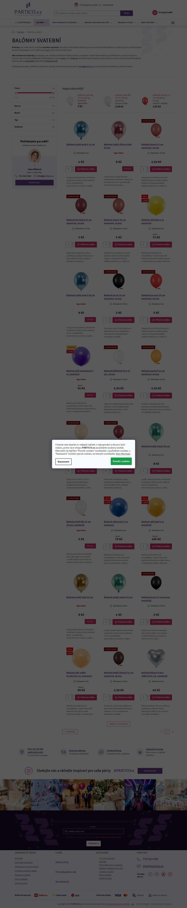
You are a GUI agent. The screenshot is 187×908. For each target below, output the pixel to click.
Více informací (123, 453)
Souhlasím (121, 461)
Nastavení (63, 461)
